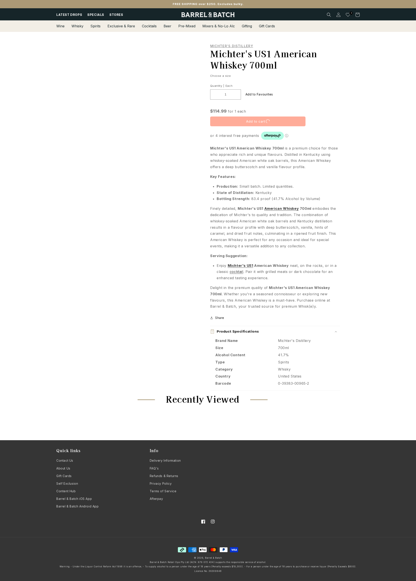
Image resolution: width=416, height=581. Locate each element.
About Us (63, 468)
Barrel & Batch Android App (77, 506)
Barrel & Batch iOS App (74, 499)
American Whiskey (281, 208)
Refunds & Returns (164, 476)
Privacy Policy (161, 483)
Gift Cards (64, 476)
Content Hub (66, 491)
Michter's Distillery (231, 46)
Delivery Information (165, 460)
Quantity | (217, 85)
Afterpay (156, 499)
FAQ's (154, 468)
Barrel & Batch (213, 557)
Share (219, 318)
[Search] (329, 15)
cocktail (236, 271)
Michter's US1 (240, 265)
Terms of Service (163, 491)
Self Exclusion (67, 483)
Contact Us (64, 460)
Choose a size (220, 75)
